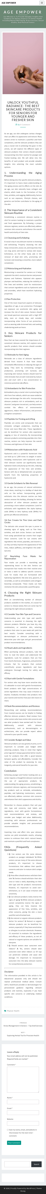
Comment (11, 1065)
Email (10, 1108)
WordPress (31, 1188)
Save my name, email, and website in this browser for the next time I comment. (23, 1133)
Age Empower (9, 2)
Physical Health (13, 1011)
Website (10, 1119)
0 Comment (25, 125)
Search (36, 1164)
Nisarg (23, 1191)
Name (10, 1098)
